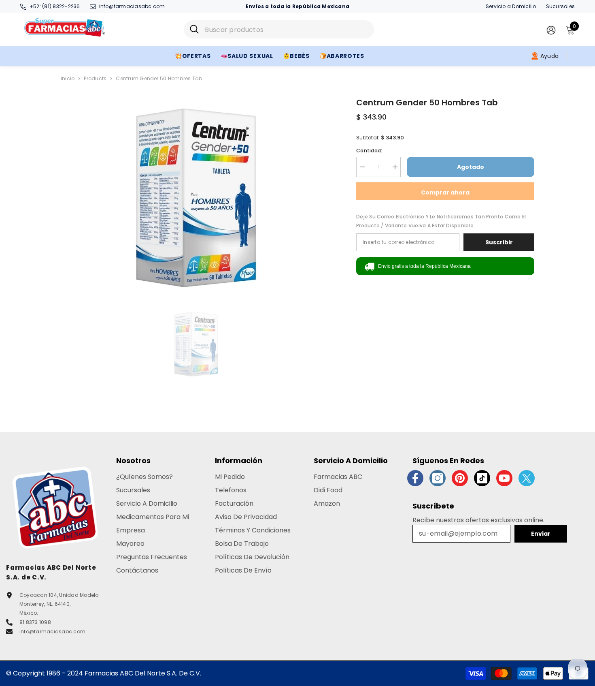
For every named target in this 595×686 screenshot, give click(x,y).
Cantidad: (369, 150)
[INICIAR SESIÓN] (551, 29)
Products (95, 78)
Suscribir (499, 242)
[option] (196, 197)
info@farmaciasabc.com (132, 6)
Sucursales (560, 6)
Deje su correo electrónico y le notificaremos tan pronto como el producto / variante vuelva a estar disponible (441, 221)
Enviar (540, 534)
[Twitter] (526, 478)
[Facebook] (415, 478)
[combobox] (286, 29)
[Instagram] (437, 478)
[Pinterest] (460, 478)
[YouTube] (504, 478)
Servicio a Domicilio (511, 6)
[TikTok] (482, 478)
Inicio (67, 78)
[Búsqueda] (279, 29)
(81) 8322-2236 (61, 6)
